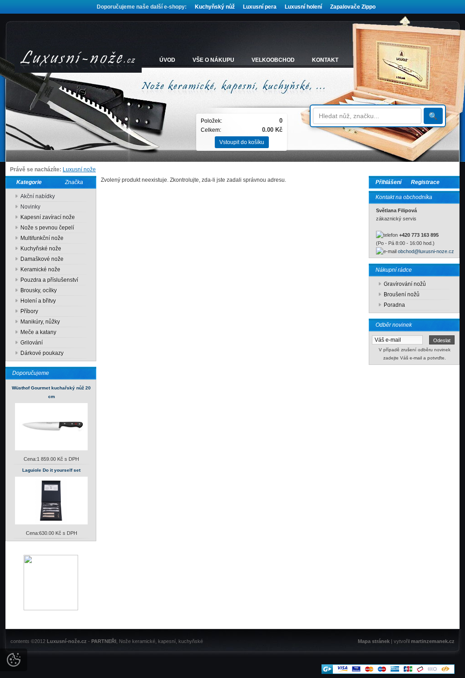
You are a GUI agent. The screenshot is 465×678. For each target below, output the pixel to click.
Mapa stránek (374, 641)
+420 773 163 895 (419, 235)
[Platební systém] (388, 672)
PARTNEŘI (103, 641)
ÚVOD (167, 60)
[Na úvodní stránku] (78, 60)
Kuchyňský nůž (215, 7)
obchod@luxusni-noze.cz (426, 251)
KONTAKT (325, 60)
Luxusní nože (79, 169)
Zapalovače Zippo (353, 7)
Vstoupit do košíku (241, 142)
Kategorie (27, 182)
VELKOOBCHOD (273, 60)
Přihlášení (388, 182)
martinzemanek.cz (433, 641)
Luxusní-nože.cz (67, 641)
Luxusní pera (260, 7)
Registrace (425, 182)
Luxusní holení (303, 7)
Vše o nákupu (213, 60)
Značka (74, 182)
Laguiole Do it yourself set (51, 470)
